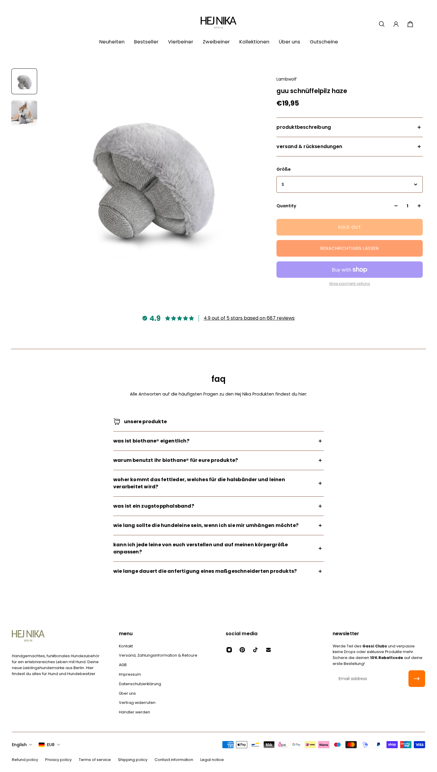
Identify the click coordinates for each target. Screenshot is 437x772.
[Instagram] (229, 649)
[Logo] (218, 24)
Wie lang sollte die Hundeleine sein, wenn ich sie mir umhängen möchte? (205, 525)
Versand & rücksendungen (309, 146)
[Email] (268, 649)
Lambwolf (286, 79)
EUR (51, 745)
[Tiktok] (255, 649)
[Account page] (396, 24)
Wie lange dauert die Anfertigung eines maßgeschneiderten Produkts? (205, 571)
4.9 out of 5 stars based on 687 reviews (249, 318)
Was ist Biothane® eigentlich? (151, 440)
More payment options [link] (349, 283)
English (19, 745)
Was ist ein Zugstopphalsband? (153, 506)
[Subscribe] (416, 678)
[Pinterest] (242, 649)
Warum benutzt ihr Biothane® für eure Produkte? (175, 460)
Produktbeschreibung (303, 127)
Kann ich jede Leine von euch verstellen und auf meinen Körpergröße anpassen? (200, 548)
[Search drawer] (382, 24)
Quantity (286, 206)
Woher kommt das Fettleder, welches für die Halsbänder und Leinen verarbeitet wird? (199, 483)
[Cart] (410, 24)
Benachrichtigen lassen (349, 248)
